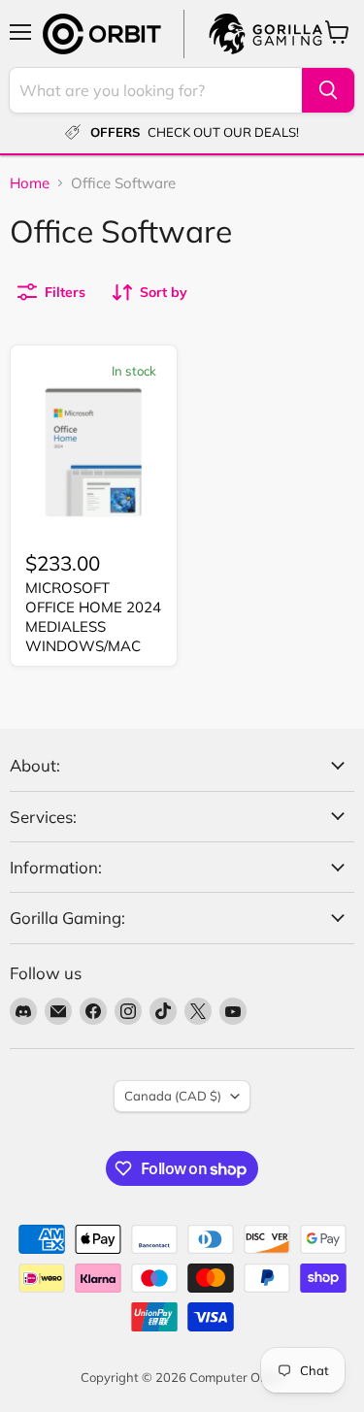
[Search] (328, 90)
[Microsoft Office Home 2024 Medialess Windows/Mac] (93, 452)
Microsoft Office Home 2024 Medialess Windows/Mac (93, 616)
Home (30, 183)
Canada (172, 1095)
